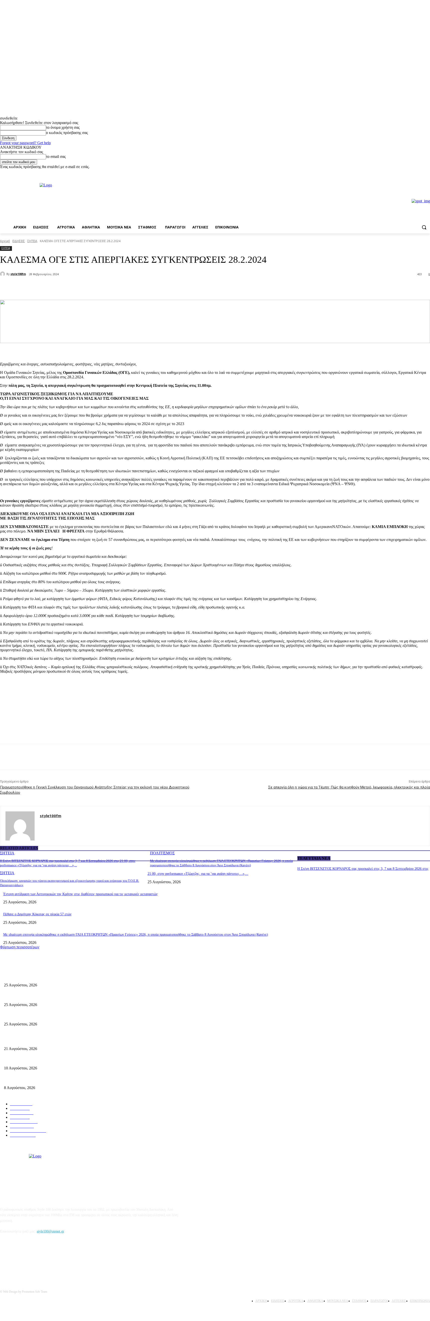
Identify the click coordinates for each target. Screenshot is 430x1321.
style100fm (18, 274)
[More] (84, 287)
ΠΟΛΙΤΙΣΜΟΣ (162, 853)
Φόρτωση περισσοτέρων (19, 947)
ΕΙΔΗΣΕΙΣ (18, 241)
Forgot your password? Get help (25, 143)
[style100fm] (3, 273)
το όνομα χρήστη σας (63, 127)
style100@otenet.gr (50, 1231)
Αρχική (5, 241)
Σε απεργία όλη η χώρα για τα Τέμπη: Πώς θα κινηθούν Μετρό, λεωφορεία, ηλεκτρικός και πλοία (349, 787)
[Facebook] (420, 173)
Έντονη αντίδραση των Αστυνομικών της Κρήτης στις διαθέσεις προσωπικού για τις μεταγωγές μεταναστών (80, 894)
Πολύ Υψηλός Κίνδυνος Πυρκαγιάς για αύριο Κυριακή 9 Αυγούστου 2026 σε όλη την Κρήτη (70, 1079)
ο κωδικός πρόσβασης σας (67, 133)
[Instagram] (427, 173)
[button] (424, 227)
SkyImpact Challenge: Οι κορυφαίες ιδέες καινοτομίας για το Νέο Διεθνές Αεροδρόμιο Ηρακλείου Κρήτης (80, 1060)
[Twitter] (66, 287)
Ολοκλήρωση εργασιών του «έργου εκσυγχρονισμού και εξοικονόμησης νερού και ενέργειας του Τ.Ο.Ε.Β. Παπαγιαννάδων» (92, 1016)
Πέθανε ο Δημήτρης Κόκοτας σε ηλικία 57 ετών (37, 914)
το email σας (56, 156)
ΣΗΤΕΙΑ (32, 241)
